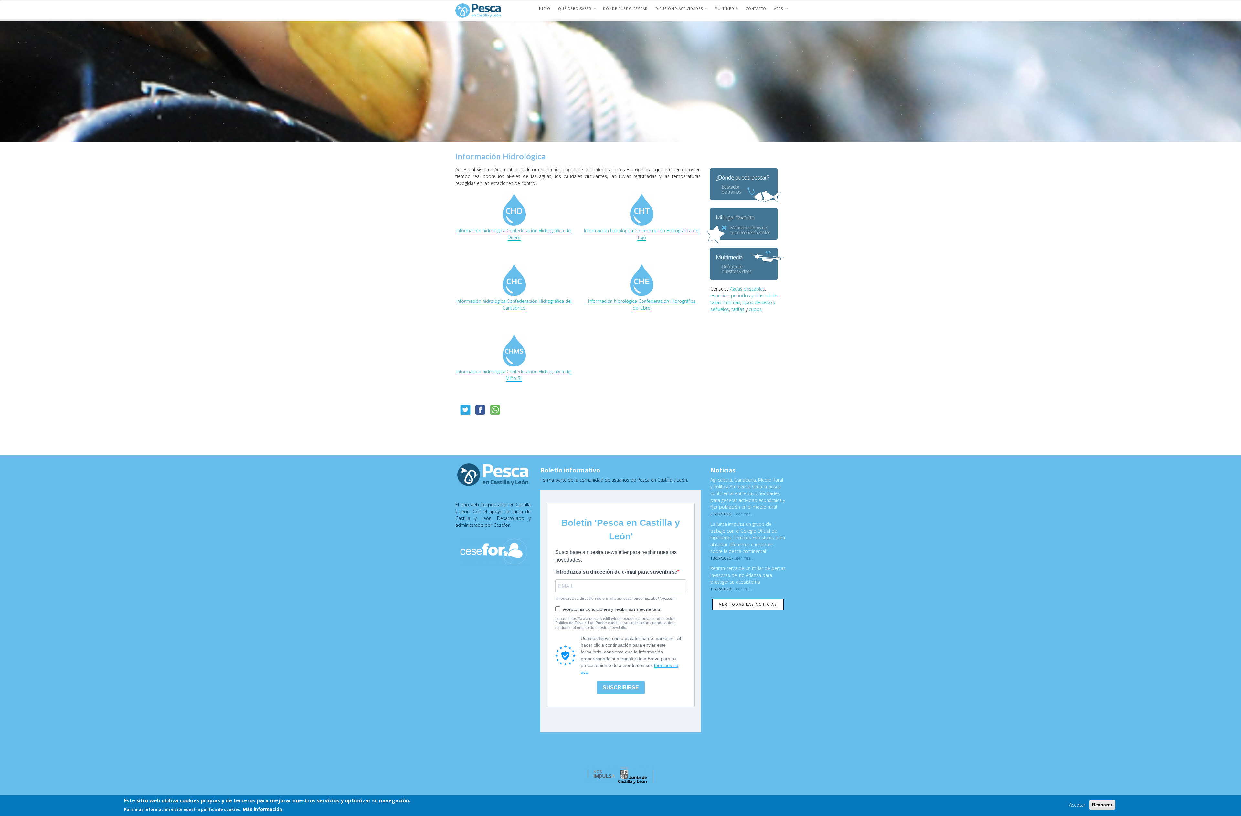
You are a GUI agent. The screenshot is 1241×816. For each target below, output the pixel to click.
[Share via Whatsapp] (495, 410)
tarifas (737, 309)
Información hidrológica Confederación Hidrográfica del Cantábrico (514, 304)
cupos (755, 309)
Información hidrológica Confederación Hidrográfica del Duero (514, 234)
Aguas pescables (747, 289)
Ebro (645, 308)
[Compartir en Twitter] (465, 410)
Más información (262, 809)
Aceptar (1077, 805)
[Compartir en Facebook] (480, 410)
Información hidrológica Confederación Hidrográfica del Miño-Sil (514, 374)
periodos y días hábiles (755, 295)
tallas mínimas (725, 302)
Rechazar (1102, 804)
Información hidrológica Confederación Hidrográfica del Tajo (641, 234)
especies (719, 295)
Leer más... (743, 514)
